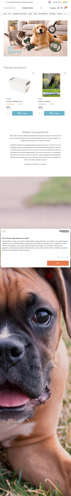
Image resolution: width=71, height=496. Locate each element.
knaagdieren (46, 155)
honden (22, 155)
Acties (65, 13)
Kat (10, 13)
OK (58, 263)
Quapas (40, 98)
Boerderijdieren (43, 13)
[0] (64, 8)
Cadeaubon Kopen (27, 8)
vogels (40, 155)
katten (29, 155)
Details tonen (61, 257)
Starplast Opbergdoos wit (14, 101)
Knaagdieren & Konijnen (20, 13)
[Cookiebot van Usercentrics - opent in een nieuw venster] (61, 231)
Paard (35, 13)
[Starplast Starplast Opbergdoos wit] (19, 85)
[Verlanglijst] (62, 8)
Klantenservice (57, 2)
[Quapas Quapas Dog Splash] (51, 85)
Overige (59, 13)
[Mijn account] (58, 8)
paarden (35, 155)
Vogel (30, 13)
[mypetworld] (9, 8)
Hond (5, 13)
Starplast (8, 98)
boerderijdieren (56, 155)
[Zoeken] (41, 8)
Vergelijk (20, 104)
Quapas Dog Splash (44, 101)
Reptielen (52, 13)
